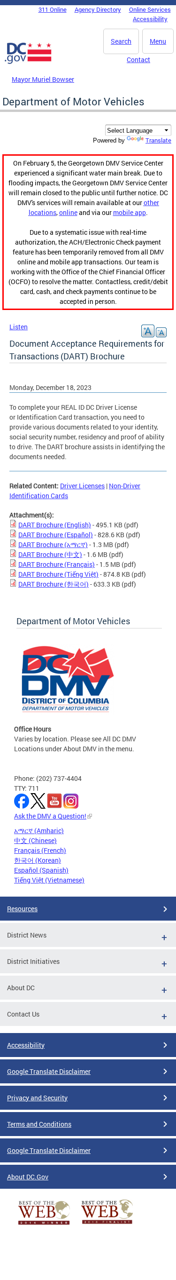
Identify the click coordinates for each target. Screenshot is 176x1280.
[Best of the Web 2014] (44, 1224)
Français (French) (40, 850)
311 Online (52, 9)
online (68, 212)
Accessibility (150, 19)
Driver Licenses (82, 485)
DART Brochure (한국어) (53, 584)
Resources (22, 908)
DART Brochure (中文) (50, 554)
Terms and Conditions (39, 1124)
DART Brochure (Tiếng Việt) (58, 574)
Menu (158, 41)
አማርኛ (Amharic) (39, 830)
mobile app (129, 212)
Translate (158, 140)
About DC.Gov (27, 1176)
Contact (138, 59)
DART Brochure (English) (54, 524)
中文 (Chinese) (35, 840)
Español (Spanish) (41, 870)
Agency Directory (98, 9)
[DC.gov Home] (28, 62)
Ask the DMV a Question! (50, 815)
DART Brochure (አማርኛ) (53, 544)
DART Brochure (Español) (55, 534)
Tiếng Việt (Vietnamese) (49, 879)
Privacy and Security (37, 1097)
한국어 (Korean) (37, 860)
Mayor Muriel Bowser (43, 79)
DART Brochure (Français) (56, 564)
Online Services (150, 9)
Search (121, 41)
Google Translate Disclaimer (49, 1071)
